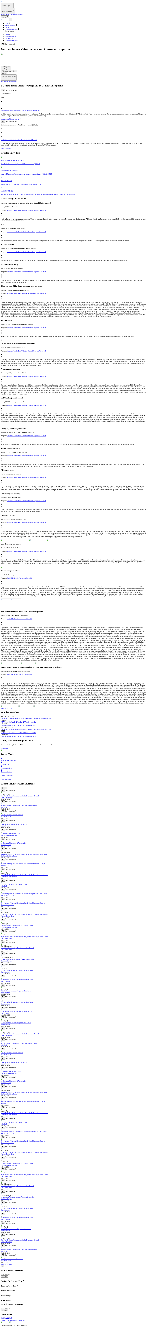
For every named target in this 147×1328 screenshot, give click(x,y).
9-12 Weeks (18, 722)
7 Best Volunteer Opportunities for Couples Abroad (17, 925)
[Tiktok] (11, 1318)
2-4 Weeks (11, 722)
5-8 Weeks (4, 722)
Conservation (28, 718)
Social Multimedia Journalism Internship (19, 578)
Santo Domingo (17, 725)
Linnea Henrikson (6, 798)
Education (20, 718)
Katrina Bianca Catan (7, 895)
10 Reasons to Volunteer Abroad (11, 833)
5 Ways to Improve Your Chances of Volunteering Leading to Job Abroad (24, 854)
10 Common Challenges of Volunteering (13, 843)
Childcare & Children (39, 718)
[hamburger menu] (10, 19)
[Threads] (3, 1318)
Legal (18, 1320)
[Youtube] (6, 1318)
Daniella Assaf (5, 972)
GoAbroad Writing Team (9, 856)
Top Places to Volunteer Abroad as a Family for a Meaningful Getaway (23, 903)
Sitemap (22, 1320)
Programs (8, 81)
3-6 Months (32, 722)
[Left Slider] (2, 788)
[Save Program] (3, 90)
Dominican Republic (11, 29)
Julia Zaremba (5, 993)
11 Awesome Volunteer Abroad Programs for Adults (17, 959)
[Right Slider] (5, 788)
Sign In (4, 17)
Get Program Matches (17, 14)
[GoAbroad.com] (5, 1)
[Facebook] (1, 1318)
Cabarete (3, 725)
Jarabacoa (33, 725)
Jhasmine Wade (6, 816)
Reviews (14, 81)
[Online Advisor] (2, 1266)
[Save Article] (3, 790)
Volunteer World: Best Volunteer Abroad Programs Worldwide (20, 110)
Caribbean (8, 27)
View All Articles (6, 1264)
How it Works (5, 14)
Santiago (9, 725)
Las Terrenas (26, 725)
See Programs (6, 67)
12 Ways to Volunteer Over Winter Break (14, 884)
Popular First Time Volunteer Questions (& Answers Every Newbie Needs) (24, 936)
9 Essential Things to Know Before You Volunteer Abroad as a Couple (23, 863)
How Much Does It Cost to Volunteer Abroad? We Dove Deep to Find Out (24, 875)
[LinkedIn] (9, 1318)
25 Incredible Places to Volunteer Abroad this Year (16, 979)
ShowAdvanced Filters (9, 71)
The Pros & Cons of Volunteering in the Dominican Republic (20, 796)
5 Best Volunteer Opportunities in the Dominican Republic (19, 805)
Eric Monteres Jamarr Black (9, 835)
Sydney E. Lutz (6, 845)
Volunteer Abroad (10, 25)
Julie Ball (4, 807)
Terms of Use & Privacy (8, 1320)
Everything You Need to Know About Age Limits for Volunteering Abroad (24, 914)
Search (3, 81)
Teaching (48, 718)
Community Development (9, 718)
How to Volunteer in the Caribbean (12, 815)
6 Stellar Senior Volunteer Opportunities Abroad (16, 991)
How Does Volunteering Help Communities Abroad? (17, 948)
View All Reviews (6, 708)
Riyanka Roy (5, 865)
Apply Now (4, 748)
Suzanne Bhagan (6, 961)
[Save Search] (3, 44)
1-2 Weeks (25, 722)
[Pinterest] (8, 1318)
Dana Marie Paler (6, 938)
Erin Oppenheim (6, 981)
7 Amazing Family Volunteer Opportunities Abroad (17, 970)
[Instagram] (5, 1318)
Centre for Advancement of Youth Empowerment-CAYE (19, 140)
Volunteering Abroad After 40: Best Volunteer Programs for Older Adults (24, 894)
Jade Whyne (5, 826)
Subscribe (4, 1276)
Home (7, 23)
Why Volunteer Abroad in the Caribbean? (14, 824)
